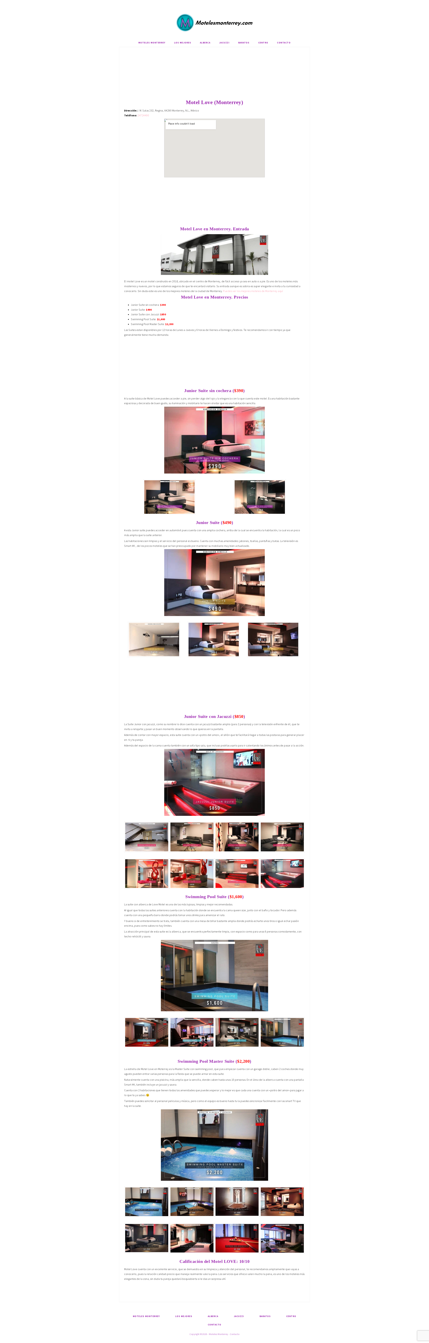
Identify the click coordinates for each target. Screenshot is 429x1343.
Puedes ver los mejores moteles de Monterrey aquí (253, 291)
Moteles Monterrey (214, 22)
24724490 (143, 115)
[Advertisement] (214, 75)
